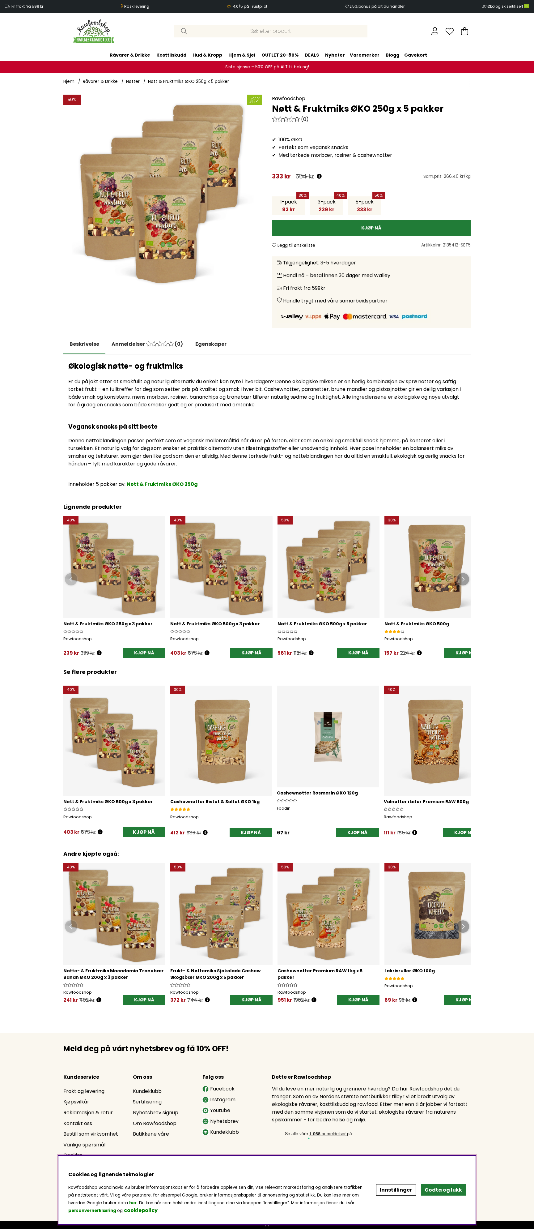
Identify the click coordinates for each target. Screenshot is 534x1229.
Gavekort (415, 55)
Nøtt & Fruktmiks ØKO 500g (416, 624)
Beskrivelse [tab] (84, 344)
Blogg (392, 55)
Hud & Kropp (207, 55)
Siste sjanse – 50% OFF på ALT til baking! (267, 67)
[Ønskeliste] (449, 31)
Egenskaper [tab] (211, 344)
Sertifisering (147, 1101)
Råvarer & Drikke (130, 55)
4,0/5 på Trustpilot (250, 6)
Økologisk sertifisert (505, 6)
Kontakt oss (77, 1123)
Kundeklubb (147, 1091)
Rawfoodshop (288, 98)
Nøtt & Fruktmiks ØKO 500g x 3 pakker (215, 624)
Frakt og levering (83, 1091)
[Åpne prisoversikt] (319, 176)
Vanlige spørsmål (84, 1144)
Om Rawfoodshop (154, 1123)
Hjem (68, 81)
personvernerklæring (92, 1211)
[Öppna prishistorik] (99, 653)
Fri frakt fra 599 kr (27, 6)
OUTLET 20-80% (280, 55)
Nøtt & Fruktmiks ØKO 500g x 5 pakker (322, 624)
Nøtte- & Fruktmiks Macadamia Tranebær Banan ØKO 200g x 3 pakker (113, 974)
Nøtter (133, 81)
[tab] (147, 344)
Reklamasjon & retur (88, 1112)
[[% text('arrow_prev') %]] (69, 753)
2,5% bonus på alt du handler (377, 6)
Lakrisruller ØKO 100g (409, 971)
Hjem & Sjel (241, 55)
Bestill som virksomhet (90, 1133)
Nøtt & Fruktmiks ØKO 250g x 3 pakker (108, 624)
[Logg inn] (435, 31)
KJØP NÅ (144, 653)
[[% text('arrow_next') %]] (465, 753)
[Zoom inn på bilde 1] (162, 194)
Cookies (73, 1155)
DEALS (312, 55)
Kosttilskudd (171, 55)
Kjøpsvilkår (76, 1101)
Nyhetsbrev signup (155, 1112)
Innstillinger (396, 1189)
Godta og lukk (443, 1189)
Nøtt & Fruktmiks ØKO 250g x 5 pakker (188, 81)
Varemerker (364, 55)
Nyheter (335, 55)
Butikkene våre (151, 1133)
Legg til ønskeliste (295, 245)
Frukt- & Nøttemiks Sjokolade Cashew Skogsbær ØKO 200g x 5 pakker (215, 974)
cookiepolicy (141, 1210)
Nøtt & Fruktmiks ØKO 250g (162, 484)
